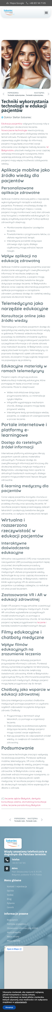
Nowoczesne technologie (14, 130)
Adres (15, 868)
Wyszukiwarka (14, 932)
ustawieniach (21, 1002)
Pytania (11, 903)
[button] (46, 12)
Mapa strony (13, 936)
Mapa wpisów (13, 940)
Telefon (15, 859)
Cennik (10, 907)
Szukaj (10, 895)
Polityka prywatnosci (17, 924)
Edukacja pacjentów (11, 123)
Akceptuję (9, 1007)
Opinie (10, 890)
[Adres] (7, 868)
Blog (9, 899)
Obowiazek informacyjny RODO (22, 928)
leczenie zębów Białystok (18, 798)
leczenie (41, 622)
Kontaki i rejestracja (17, 886)
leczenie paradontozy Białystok (24, 805)
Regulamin (12, 920)
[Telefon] (7, 860)
